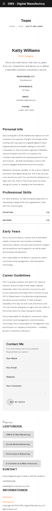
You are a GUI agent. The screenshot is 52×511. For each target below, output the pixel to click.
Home (12, 26)
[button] (48, 4)
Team (20, 26)
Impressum (7, 497)
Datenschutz (8, 502)
